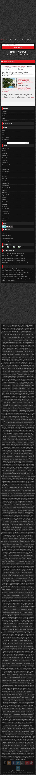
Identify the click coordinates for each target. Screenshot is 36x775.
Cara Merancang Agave (24, 725)
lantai (9, 383)
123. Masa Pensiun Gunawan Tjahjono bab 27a (13, 256)
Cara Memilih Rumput (15, 336)
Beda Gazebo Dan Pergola (17, 428)
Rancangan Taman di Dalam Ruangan (22, 549)
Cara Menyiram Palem (29, 351)
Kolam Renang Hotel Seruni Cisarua (26, 374)
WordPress (30, 772)
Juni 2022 (4, 153)
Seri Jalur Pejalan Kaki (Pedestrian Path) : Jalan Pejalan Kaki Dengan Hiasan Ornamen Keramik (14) (17, 269)
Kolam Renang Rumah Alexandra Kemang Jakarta (14, 376)
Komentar (5, 137)
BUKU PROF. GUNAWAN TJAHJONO (12, 325)
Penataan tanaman (11, 675)
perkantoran (22, 584)
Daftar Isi (4, 113)
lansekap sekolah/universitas (21, 578)
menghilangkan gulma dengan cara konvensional (23, 481)
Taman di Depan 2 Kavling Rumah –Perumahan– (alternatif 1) (20, 594)
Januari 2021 (5, 157)
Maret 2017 (4, 202)
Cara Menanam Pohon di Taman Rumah (16, 455)
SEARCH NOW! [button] (18, 47)
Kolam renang (11, 368)
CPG (19, 567)
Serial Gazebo (11, 427)
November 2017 (6, 188)
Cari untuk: (4, 143)
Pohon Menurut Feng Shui (21, 456)
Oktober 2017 (5, 190)
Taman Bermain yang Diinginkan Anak (10, 574)
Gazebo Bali (27, 428)
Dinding (20, 359)
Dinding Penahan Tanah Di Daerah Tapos (12, 529)
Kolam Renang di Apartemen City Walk (20, 373)
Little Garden (5, 276)
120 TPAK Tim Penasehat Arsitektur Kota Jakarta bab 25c (15, 263)
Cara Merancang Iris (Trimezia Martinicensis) (23, 714)
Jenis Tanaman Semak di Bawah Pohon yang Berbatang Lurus (16, 688)
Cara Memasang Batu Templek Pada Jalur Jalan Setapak (16, 329)
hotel (9, 575)
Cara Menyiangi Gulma (28, 349)
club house (24, 560)
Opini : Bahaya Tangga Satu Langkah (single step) (21, 453)
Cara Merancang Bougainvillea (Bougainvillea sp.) (19, 697)
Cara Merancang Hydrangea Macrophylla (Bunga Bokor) (20, 711)
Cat (4, 453)
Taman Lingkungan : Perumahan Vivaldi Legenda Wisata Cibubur (18, 595)
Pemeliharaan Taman (7, 482)
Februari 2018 (5, 183)
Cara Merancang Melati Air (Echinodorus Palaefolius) (19, 736)
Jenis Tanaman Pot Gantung (12, 668)
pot (13, 390)
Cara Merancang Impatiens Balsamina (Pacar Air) (14, 713)
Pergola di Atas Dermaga (18, 533)
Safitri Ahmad (23, 771)
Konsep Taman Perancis (14, 750)
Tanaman (23, 655)
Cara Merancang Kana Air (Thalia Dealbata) (15, 733)
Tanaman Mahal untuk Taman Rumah (24, 691)
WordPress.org (5, 139)
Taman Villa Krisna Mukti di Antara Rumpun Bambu (14, 598)
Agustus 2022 (5, 148)
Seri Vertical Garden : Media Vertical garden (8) (17, 649)
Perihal (3, 118)
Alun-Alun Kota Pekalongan (8, 441)
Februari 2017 (5, 204)
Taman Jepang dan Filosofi (23, 751)
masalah (8, 444)
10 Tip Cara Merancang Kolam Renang (25, 368)
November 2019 (6, 164)
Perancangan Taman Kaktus (9, 751)
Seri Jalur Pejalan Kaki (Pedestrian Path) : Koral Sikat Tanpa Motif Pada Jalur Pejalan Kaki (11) (17, 418)
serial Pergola (16, 532)
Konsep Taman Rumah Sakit (27, 750)
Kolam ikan (15, 366)
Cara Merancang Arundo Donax (14, 728)
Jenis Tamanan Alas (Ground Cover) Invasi (21, 660)
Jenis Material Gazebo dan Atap (16, 434)
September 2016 (6, 215)
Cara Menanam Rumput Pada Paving (11, 343)
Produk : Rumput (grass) (22, 472)
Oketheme (19, 772)
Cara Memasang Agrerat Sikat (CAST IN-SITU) (18, 326)
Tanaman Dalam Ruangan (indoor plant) (19, 552)
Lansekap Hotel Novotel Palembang (22, 577)
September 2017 (6, 192)
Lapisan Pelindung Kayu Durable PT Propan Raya (14, 464)
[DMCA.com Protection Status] (7, 227)
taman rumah (10, 66)
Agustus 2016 (5, 218)
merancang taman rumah (28, 601)
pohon (4, 455)
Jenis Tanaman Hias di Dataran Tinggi (15, 666)
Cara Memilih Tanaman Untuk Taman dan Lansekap (18, 337)
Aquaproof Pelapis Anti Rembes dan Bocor (23, 462)
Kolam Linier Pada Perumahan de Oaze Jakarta (23, 589)
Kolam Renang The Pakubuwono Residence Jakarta (15, 591)
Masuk (3, 132)
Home (4, 66)
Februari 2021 (5, 155)
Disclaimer (4, 116)
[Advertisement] (18, 20)
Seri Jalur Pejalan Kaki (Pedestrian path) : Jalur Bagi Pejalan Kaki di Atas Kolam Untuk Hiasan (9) (18, 401)
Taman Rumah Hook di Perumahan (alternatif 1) (18, 631)
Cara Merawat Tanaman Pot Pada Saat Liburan (19, 356)
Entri (4, 134)
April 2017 (4, 199)
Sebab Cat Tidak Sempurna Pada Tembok (12, 451)
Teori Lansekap (11, 742)
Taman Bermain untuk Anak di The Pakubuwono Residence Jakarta (18, 572)
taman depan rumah (23, 626)
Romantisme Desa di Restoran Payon (17, 558)
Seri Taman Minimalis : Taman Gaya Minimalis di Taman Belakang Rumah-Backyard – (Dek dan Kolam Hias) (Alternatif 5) (18, 617)
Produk (32, 459)
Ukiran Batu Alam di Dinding (12, 365)
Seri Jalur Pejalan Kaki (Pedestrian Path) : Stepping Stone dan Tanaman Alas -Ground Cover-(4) (18, 425)
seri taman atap (27, 518)
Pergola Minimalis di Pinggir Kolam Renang (19, 540)
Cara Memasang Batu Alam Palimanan (25, 328)
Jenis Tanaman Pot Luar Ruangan (22, 390)
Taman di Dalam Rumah (20, 629)
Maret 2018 (4, 181)
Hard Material (14, 359)
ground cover (30, 657)
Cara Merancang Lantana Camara (13, 717)
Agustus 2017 (5, 195)
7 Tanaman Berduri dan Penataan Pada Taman (19, 682)
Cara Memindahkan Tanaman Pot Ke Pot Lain (24, 340)
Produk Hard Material (8, 462)
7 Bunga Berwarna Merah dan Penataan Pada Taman (20, 677)
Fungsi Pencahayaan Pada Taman (20, 380)
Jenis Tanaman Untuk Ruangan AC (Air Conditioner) (21, 669)
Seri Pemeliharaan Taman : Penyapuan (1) (11, 509)
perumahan (8, 589)
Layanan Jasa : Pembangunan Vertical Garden (12, 544)
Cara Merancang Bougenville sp (22, 731)
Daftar (3, 130)
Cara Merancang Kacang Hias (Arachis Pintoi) (14, 658)
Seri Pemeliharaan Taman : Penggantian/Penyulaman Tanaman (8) (19, 507)
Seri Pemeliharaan (6, 481)
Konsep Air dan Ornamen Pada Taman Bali (19, 747)
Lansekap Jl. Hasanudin (21, 441)
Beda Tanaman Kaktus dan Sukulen (19, 276)
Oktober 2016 (5, 213)
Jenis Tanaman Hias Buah (15, 665)
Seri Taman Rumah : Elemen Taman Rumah (13, 603)
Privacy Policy (5, 120)
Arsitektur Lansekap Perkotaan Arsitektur (18, 53)
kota (32, 439)
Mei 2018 (4, 178)
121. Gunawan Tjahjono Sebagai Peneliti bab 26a (13, 260)
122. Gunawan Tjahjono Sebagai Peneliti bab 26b (13, 258)
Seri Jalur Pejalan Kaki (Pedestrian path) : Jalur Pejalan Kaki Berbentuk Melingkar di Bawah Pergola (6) (17, 405)
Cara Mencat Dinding (25, 343)
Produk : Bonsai (10, 467)
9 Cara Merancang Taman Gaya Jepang (25, 742)
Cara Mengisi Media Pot (24, 348)
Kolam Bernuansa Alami (24, 366)
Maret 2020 (4, 162)
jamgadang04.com (6, 233)
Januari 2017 (5, 206)
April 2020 (4, 160)
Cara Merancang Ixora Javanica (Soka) (12, 716)
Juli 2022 (4, 151)
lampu (9, 380)
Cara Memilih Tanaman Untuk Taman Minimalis (13, 743)
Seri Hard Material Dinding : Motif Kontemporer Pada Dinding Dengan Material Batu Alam (18, 364)
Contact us (4, 111)
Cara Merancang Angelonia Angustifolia (20, 692)
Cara (23, 325)
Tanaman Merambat (17, 730)
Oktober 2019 (5, 167)
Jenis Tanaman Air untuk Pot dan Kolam (24, 686)
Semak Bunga (7, 692)
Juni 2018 (4, 176)
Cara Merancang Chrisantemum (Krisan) (20, 703)
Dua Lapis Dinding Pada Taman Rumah (18, 362)
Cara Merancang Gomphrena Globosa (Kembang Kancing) (18, 706)
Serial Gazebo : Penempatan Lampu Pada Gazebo (18, 439)
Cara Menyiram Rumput (9, 353)
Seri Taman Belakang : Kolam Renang (18, 609)
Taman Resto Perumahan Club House (23, 553)
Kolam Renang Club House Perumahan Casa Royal (14, 370)
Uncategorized (7, 757)
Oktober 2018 (5, 174)
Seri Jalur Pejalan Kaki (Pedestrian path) (19, 393)
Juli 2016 (4, 220)
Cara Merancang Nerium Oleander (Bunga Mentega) (18, 720)
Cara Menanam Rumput (28, 342)
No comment (5, 91)
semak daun (14, 725)
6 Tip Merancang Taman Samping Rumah (20, 638)
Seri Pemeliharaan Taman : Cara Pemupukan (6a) (20, 487)
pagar (28, 388)
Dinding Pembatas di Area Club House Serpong (21, 527)
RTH (28, 473)
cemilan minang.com (6, 241)
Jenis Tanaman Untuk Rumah (19, 689)
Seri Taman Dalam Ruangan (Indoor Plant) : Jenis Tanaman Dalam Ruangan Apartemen (18, 551)
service (32, 543)
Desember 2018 (5, 171)
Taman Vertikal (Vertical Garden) (15, 643)
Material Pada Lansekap (28, 451)
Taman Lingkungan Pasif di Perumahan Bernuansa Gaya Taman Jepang (18, 597)
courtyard (4, 600)
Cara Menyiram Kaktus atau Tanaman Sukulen (12, 351)
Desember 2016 (5, 208)
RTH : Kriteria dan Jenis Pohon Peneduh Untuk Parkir (22, 479)
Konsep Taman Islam (25, 748)
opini (7, 453)
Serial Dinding (13, 523)
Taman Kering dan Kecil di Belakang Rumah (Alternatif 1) (16, 637)
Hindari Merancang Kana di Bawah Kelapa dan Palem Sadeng (20, 39)
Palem (32, 671)
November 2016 (6, 211)
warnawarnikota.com (6, 235)
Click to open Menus (9, 61)
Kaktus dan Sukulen (7, 671)
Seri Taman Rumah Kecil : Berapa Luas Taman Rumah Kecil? (19, 635)
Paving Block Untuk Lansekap (18, 388)
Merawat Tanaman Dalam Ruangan (18, 547)
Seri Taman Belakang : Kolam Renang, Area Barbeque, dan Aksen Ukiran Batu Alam (25, 81)
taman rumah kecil (21, 632)
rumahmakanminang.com (7, 238)
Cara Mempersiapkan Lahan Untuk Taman (12, 342)
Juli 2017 (4, 197)
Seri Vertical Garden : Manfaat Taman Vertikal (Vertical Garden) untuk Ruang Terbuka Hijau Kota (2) (17, 648)
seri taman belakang (20, 66)
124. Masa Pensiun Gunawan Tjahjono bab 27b (13, 253)
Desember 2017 (5, 185)
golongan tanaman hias (20, 759)
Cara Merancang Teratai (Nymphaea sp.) (17, 740)
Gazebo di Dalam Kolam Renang (20, 430)
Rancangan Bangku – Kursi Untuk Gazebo (17, 436)
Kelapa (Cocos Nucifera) (12, 674)
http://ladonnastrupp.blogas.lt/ (9, 278)
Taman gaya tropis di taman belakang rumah (13, 612)
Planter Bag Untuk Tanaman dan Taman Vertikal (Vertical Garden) (18, 461)
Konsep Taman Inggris (14, 748)
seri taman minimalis (28, 612)
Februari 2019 (5, 169)
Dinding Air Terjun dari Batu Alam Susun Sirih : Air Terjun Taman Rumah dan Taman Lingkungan (18, 361)
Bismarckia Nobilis (8, 672)
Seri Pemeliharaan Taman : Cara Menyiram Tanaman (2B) (21, 484)
